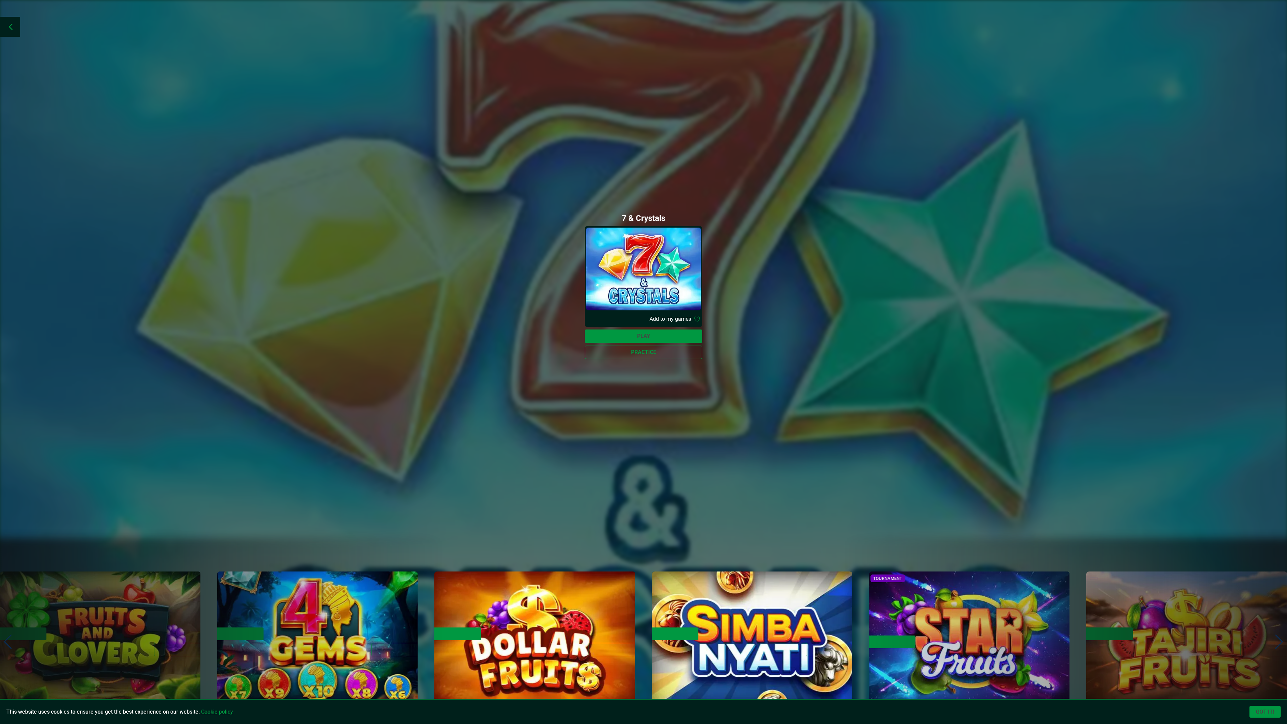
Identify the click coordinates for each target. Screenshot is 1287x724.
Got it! (1265, 712)
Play (643, 336)
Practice (643, 352)
